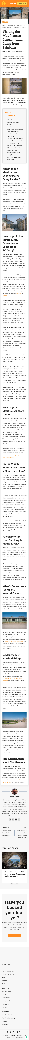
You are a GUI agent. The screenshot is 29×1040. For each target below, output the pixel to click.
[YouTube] (13, 1032)
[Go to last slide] (4, 867)
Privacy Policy (10, 1037)
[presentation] (14, 860)
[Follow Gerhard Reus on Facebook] (10, 819)
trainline (4, 295)
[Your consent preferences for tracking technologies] (26, 1037)
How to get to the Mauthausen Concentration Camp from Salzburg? (15, 129)
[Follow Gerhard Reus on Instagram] (13, 819)
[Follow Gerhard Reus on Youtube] (16, 819)
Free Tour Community (8, 1018)
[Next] (24, 867)
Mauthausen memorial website (14, 641)
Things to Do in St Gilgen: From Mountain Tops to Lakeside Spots (22, 832)
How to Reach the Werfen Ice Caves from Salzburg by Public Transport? (14, 874)
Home (3, 25)
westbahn (19, 293)
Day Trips (5, 21)
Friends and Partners (8, 1015)
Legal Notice (19, 1037)
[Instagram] (10, 1032)
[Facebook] (8, 1032)
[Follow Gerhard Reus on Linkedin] (19, 819)
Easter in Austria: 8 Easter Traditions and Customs (7, 831)
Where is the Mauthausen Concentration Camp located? (14, 122)
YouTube (4, 1021)
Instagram (5, 1024)
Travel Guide (10, 25)
